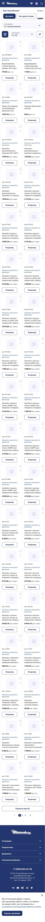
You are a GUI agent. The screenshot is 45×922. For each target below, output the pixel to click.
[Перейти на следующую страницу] (30, 815)
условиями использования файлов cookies (21, 907)
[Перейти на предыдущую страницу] (14, 815)
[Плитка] (5, 34)
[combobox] (18, 25)
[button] (22, 841)
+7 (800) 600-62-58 (22, 869)
